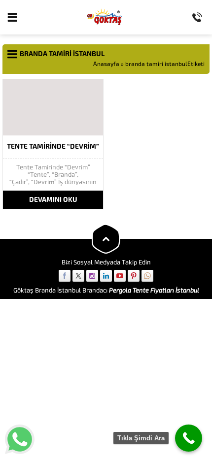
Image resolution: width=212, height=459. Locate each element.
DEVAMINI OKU (53, 200)
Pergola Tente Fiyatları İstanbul (154, 290)
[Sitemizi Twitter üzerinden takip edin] (78, 276)
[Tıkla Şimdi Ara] (188, 438)
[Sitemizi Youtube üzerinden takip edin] (120, 276)
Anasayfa (106, 64)
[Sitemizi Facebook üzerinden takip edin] (65, 276)
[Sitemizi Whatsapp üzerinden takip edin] (147, 276)
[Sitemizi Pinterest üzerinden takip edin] (134, 276)
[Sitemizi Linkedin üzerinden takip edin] (106, 276)
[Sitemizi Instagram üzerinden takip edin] (92, 276)
